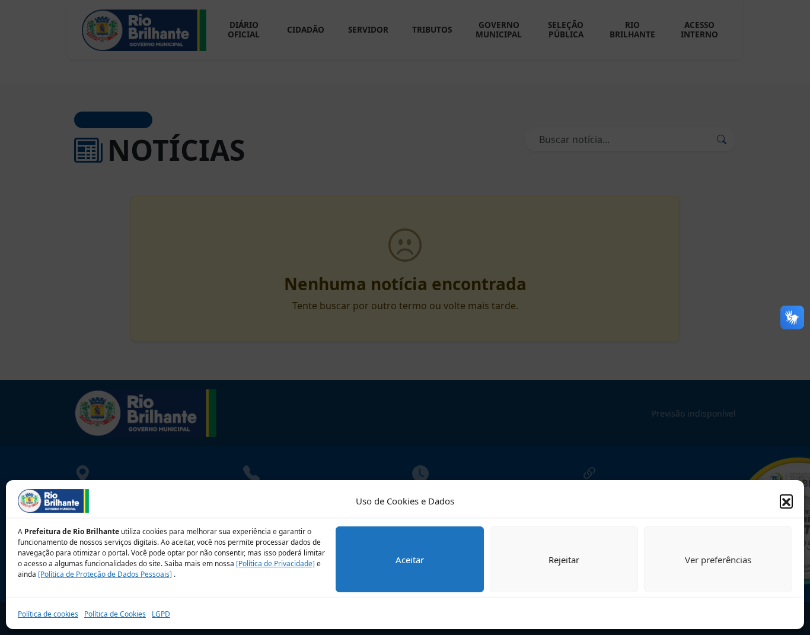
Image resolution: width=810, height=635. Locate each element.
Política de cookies (48, 614)
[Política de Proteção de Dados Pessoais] (105, 574)
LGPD (161, 614)
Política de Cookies (115, 614)
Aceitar (410, 560)
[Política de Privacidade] (275, 563)
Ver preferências (718, 560)
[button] (786, 501)
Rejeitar (563, 560)
